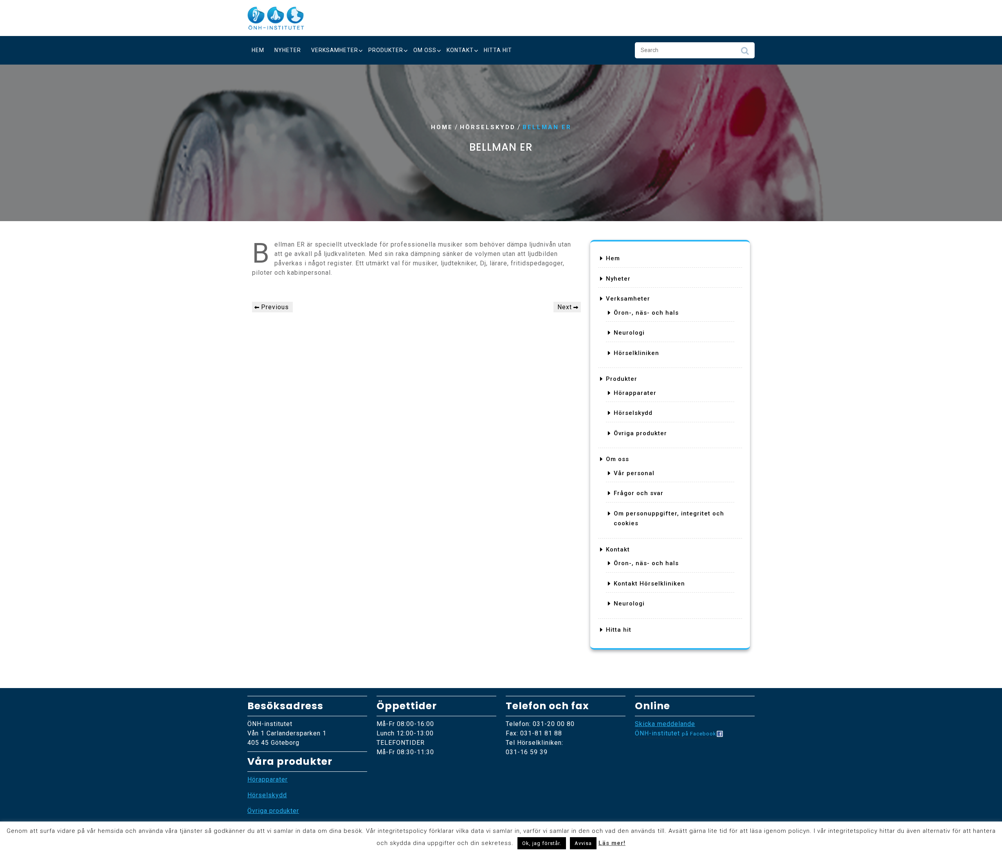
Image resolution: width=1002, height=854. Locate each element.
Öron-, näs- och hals (646, 312)
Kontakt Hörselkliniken (649, 583)
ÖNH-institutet (675, 733)
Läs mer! (611, 843)
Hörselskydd (487, 127)
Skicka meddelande (665, 724)
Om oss (424, 50)
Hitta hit (498, 50)
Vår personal (634, 473)
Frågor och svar (638, 493)
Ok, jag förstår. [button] (541, 843)
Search (744, 52)
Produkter (385, 50)
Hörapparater (635, 392)
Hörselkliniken (636, 353)
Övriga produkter (640, 433)
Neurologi (629, 332)
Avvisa (583, 843)
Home (442, 127)
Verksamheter (334, 50)
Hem (258, 50)
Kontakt (460, 50)
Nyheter (287, 50)
